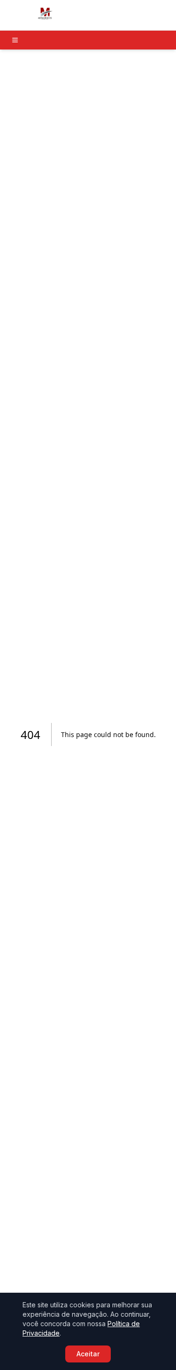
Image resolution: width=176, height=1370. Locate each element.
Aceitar (88, 1354)
